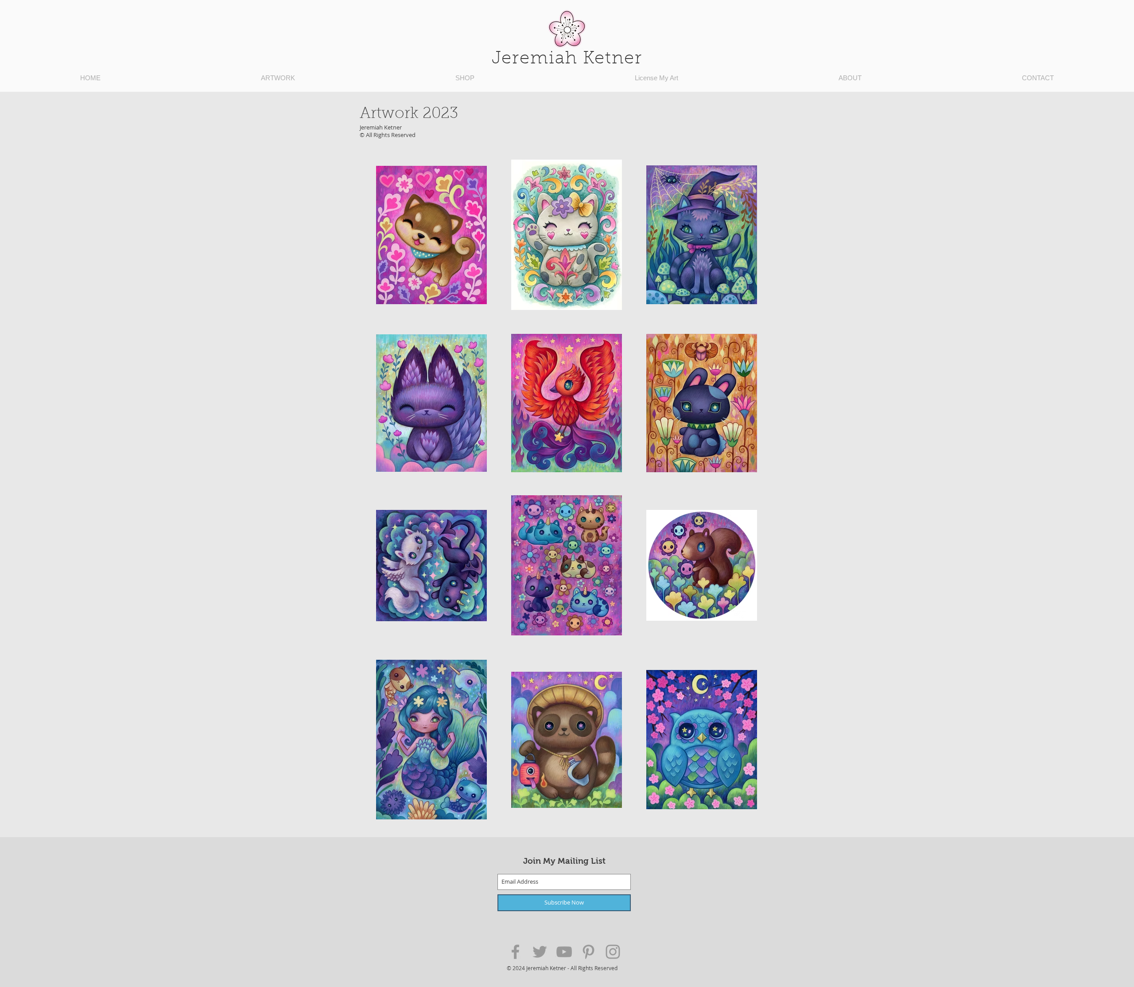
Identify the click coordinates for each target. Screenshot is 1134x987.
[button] (278, 78)
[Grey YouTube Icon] (564, 951)
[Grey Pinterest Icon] (588, 951)
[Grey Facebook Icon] (515, 951)
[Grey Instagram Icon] (612, 951)
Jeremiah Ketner (567, 59)
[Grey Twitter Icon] (539, 951)
